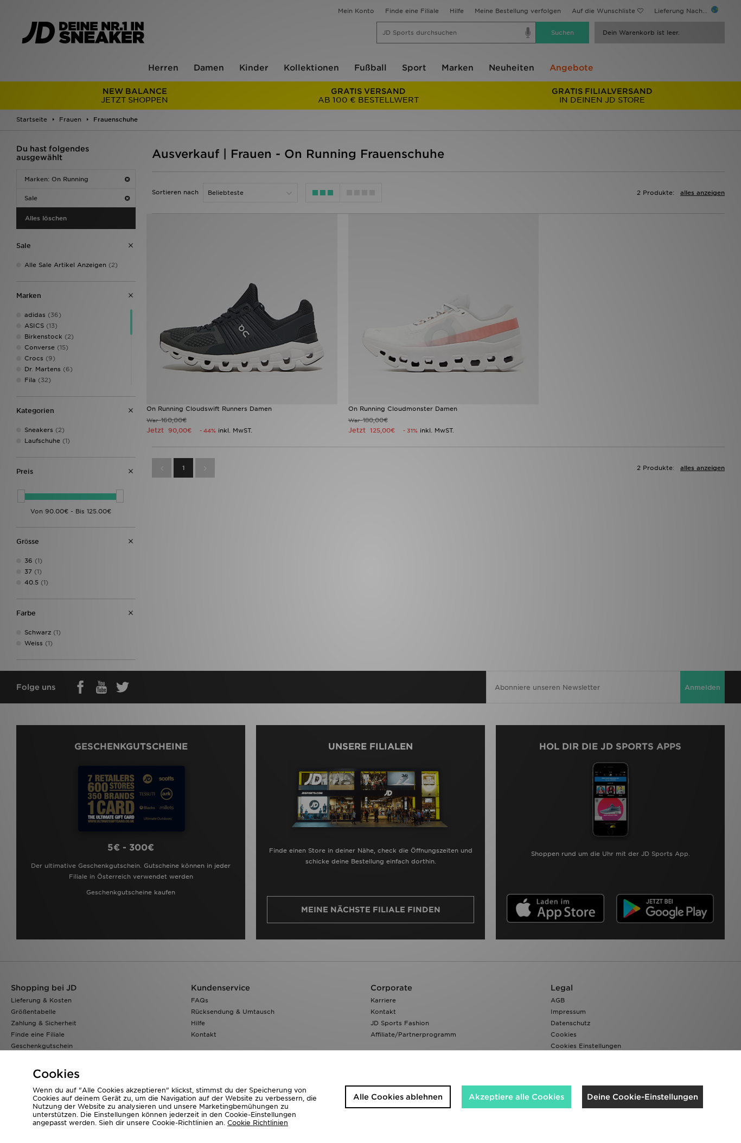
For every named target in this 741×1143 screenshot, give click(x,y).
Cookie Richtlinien (257, 1123)
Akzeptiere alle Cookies (516, 1097)
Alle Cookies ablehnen (398, 1097)
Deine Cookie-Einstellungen (642, 1097)
